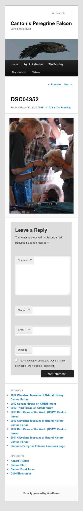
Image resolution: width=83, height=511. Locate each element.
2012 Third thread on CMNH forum (32, 408)
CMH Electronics (21, 473)
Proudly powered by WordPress (41, 493)
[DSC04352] (41, 166)
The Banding (56, 64)
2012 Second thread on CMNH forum (33, 403)
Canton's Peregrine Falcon (41, 23)
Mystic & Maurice (33, 64)
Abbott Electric (20, 461)
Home (15, 64)
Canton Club (18, 465)
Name (24, 310)
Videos (36, 72)
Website (22, 349)
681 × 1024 (46, 107)
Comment (25, 260)
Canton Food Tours (23, 469)
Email (24, 330)
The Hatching (19, 72)
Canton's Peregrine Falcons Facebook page (38, 446)
